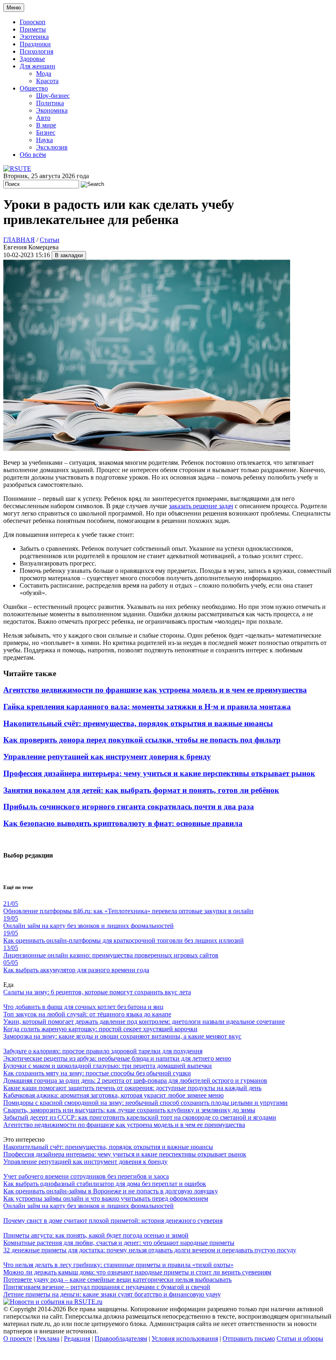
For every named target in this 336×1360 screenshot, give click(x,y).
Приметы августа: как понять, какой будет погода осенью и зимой (95, 1235)
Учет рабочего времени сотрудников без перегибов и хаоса (86, 1176)
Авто (43, 117)
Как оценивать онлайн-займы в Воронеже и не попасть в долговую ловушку (110, 1191)
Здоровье (32, 58)
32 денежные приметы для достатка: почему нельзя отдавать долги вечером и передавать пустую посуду (149, 1250)
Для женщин (37, 66)
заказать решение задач (201, 505)
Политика (50, 103)
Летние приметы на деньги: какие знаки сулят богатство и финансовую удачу (112, 1294)
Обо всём (33, 154)
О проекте (17, 1338)
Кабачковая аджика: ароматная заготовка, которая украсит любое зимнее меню (113, 1095)
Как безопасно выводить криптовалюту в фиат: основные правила (123, 823)
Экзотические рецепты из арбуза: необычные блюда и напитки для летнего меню (117, 1058)
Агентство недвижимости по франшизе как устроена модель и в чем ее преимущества (155, 690)
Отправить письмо (248, 1338)
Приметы (33, 29)
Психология (36, 51)
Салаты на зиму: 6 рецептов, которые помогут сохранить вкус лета (97, 992)
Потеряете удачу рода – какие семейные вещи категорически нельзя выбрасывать (117, 1279)
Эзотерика (34, 36)
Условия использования (185, 1338)
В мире (46, 125)
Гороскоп (32, 21)
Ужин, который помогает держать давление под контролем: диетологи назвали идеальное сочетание (144, 1021)
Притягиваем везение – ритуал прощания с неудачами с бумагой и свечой (106, 1286)
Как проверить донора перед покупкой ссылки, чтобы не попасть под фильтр (142, 739)
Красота (47, 80)
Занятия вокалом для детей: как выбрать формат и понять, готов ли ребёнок (141, 790)
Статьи (49, 239)
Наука (44, 139)
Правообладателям (121, 1338)
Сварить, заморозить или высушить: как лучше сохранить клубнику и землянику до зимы (129, 1110)
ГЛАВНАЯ (19, 239)
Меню (14, 8)
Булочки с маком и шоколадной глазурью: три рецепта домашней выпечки (107, 1065)
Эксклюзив (52, 147)
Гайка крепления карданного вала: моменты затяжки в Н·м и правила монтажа (147, 706)
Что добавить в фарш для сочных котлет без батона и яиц (83, 1006)
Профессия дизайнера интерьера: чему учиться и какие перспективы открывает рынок (159, 773)
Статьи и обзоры (300, 1338)
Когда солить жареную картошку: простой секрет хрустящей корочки (100, 1028)
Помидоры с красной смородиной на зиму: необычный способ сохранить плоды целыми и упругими (145, 1102)
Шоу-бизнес (53, 95)
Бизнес (45, 132)
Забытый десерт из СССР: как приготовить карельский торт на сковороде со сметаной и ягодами (139, 1117)
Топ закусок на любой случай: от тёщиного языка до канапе (87, 1014)
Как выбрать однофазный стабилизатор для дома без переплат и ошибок (104, 1183)
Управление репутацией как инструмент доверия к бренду (107, 756)
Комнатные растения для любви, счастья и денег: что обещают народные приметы (118, 1242)
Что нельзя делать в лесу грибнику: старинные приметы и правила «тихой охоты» (118, 1264)
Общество (34, 88)
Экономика (52, 110)
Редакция (77, 1338)
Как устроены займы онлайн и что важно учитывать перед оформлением (105, 1198)
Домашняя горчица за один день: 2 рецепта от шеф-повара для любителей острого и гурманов (135, 1080)
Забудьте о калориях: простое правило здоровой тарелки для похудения (102, 1051)
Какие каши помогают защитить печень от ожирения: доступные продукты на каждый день (132, 1087)
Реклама (47, 1338)
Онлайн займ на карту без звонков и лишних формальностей (88, 1205)
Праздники (35, 44)
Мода (43, 73)
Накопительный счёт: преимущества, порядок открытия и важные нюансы (138, 723)
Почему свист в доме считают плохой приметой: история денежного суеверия (112, 1220)
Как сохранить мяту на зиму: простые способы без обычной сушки (97, 1073)
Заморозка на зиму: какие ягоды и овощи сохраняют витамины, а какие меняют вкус (122, 1036)
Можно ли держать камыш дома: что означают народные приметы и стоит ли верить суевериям (137, 1272)
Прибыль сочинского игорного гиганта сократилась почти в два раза (128, 806)
